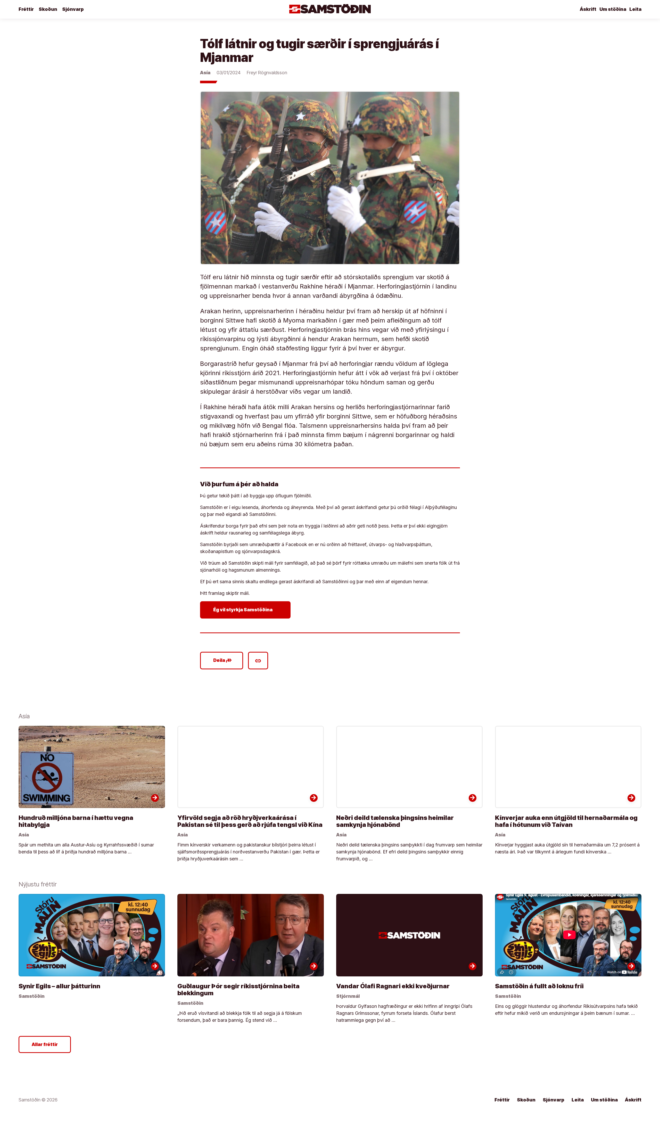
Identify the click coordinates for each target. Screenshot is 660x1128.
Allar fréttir (45, 1044)
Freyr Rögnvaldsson (267, 72)
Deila (222, 660)
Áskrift (588, 9)
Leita (635, 9)
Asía (205, 72)
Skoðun (48, 9)
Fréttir (26, 9)
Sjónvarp (73, 9)
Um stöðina (612, 9)
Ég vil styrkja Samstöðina (246, 609)
